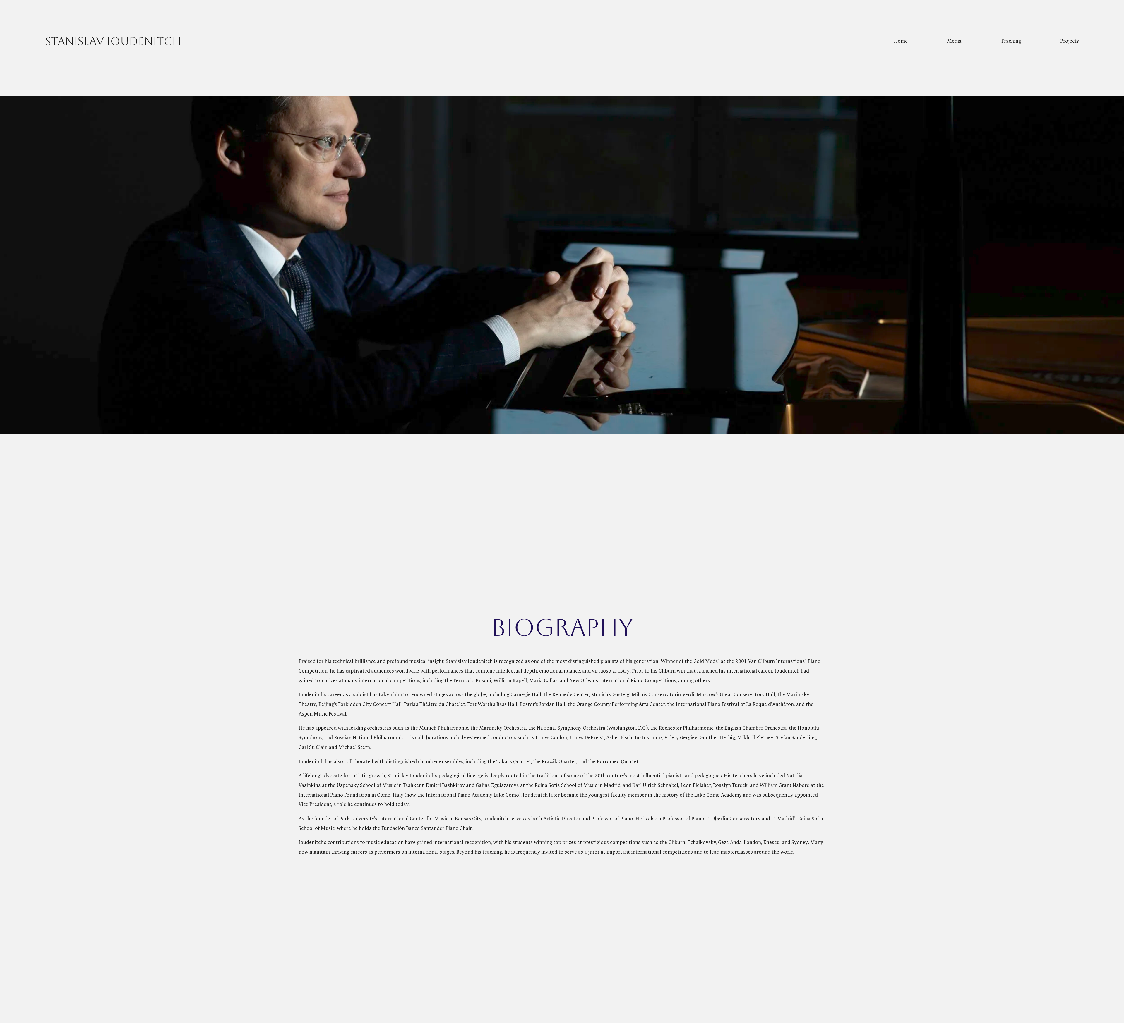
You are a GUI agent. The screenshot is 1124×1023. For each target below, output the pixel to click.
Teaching (1011, 41)
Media (954, 41)
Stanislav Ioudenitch (113, 41)
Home (901, 41)
